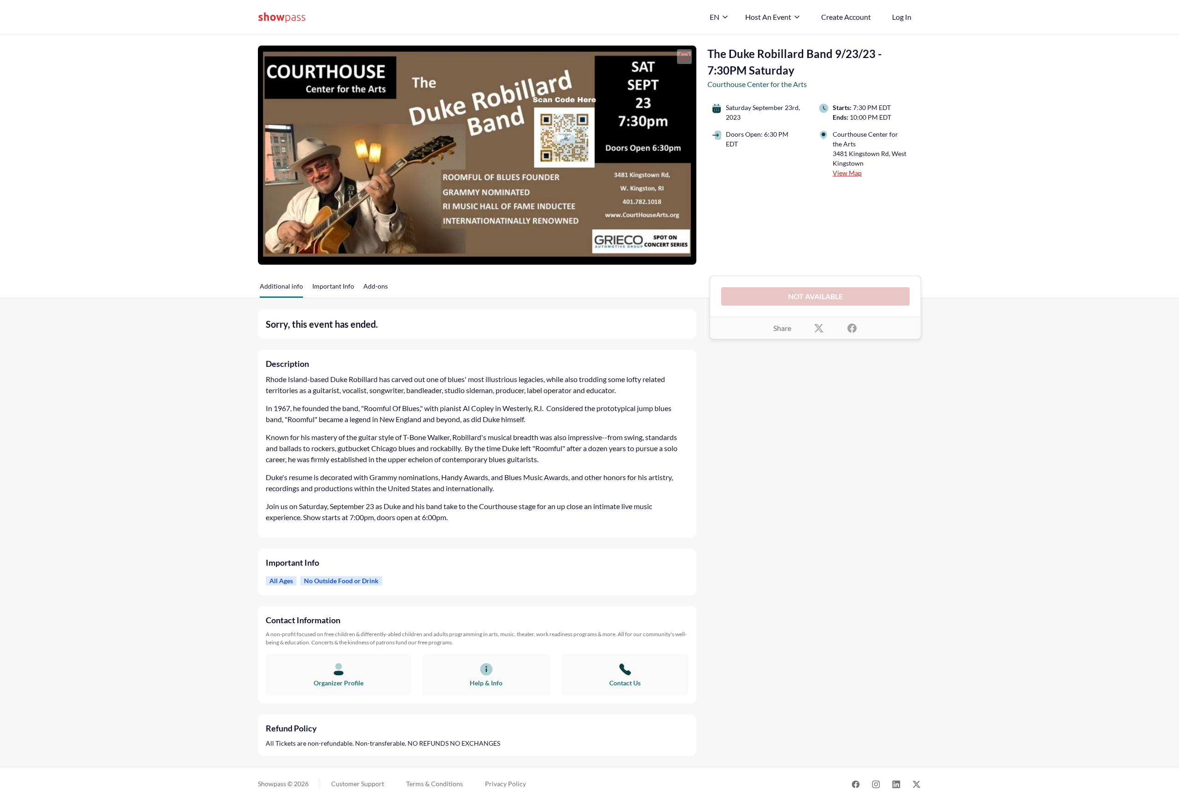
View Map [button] (847, 173)
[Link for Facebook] (855, 783)
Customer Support (357, 784)
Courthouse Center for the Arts (757, 84)
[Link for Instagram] (876, 783)
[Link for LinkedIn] (896, 783)
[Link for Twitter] (916, 783)
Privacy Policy (505, 784)
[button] (281, 289)
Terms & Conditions (434, 784)
